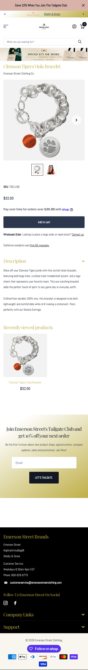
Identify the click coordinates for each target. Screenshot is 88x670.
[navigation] (4, 14)
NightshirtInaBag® (13, 550)
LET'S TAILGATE (44, 477)
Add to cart (44, 222)
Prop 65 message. (39, 245)
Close (83, 5)
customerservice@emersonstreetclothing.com (36, 582)
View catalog (5, 26)
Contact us (78, 234)
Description (14, 261)
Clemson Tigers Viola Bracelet (25, 382)
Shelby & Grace (52, 14)
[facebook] (15, 603)
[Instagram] (5, 603)
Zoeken (80, 41)
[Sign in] (74, 26)
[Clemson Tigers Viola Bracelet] (25, 355)
